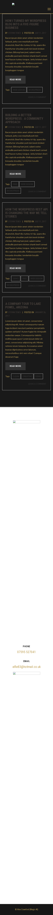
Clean (16, 376)
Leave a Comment (38, 98)
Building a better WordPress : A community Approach (24, 118)
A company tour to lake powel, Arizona (23, 305)
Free (15, 184)
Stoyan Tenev (14, 33)
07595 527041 (26, 652)
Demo (16, 278)
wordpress (35, 90)
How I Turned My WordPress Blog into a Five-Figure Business (25, 24)
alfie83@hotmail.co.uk (27, 667)
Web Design (19, 90)
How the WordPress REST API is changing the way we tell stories (26, 213)
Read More (15, 79)
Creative (27, 376)
